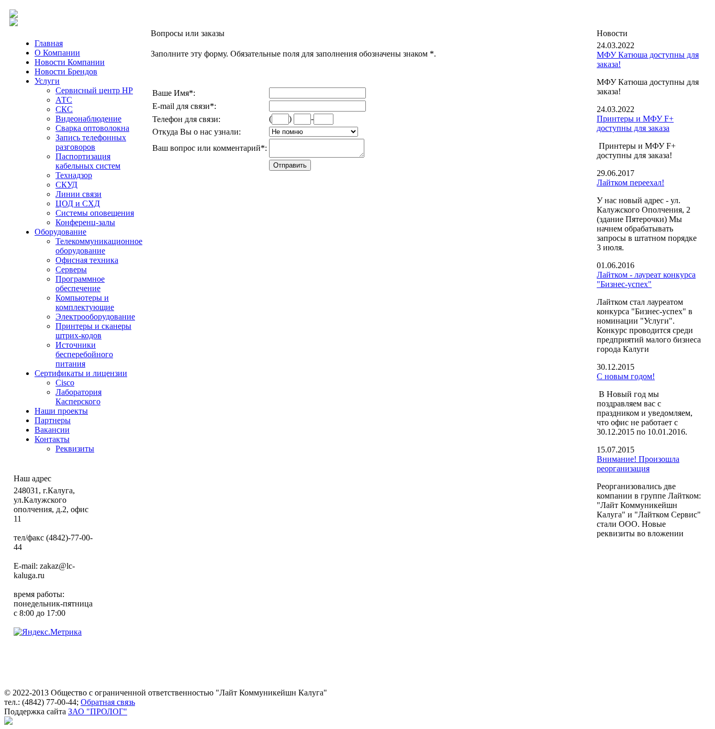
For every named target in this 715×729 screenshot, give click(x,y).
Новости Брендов (66, 71)
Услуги (47, 80)
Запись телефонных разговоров (90, 142)
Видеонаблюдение (88, 118)
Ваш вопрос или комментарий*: (209, 147)
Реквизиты (74, 448)
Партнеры (53, 420)
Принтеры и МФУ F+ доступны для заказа (635, 123)
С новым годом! (626, 376)
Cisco (64, 382)
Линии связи (78, 194)
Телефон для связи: (186, 119)
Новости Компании (70, 62)
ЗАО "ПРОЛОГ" (97, 711)
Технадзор (73, 175)
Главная (49, 43)
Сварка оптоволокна (92, 128)
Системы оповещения (94, 212)
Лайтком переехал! (630, 182)
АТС (63, 99)
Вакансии (52, 429)
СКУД (66, 184)
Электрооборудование (95, 316)
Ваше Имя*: (173, 93)
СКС (64, 109)
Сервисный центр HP (94, 90)
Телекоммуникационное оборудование (98, 246)
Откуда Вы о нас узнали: (196, 131)
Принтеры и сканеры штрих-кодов (93, 331)
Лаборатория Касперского (78, 397)
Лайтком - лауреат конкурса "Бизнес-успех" (646, 279)
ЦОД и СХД (77, 203)
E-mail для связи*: (184, 106)
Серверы (71, 269)
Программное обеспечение (80, 283)
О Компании (57, 52)
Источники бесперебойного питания (84, 354)
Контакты (52, 439)
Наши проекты (61, 410)
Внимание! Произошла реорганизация (638, 464)
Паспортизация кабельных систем (87, 161)
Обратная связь (108, 702)
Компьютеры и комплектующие (84, 302)
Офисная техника (86, 260)
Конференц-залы (85, 222)
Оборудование (60, 231)
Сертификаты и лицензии (81, 373)
